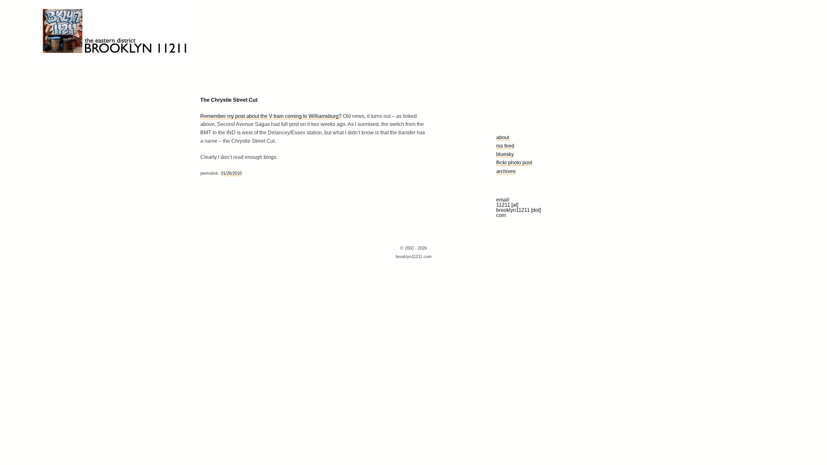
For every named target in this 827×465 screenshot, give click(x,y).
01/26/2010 (231, 173)
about (502, 137)
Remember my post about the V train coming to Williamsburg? (270, 116)
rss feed (505, 146)
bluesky (505, 154)
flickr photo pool (514, 162)
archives (506, 171)
